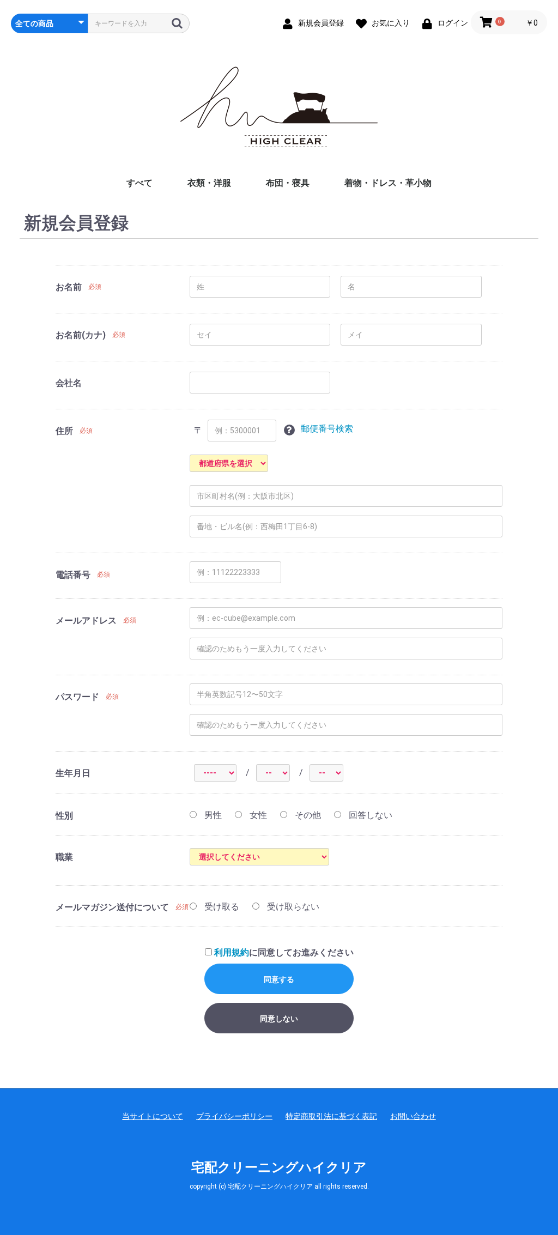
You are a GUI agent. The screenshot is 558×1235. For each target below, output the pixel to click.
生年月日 (73, 773)
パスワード (77, 697)
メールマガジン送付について (112, 907)
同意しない (279, 1018)
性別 (64, 815)
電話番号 (73, 575)
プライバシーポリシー (234, 1116)
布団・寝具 (288, 183)
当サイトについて (152, 1116)
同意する (279, 979)
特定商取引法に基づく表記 (331, 1116)
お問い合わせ (413, 1116)
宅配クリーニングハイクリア (279, 1167)
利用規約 (231, 952)
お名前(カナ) (81, 335)
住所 (64, 431)
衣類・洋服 (209, 183)
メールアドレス (86, 620)
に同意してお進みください (284, 952)
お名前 (69, 287)
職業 (64, 857)
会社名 (69, 383)
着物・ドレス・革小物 (388, 183)
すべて (139, 183)
